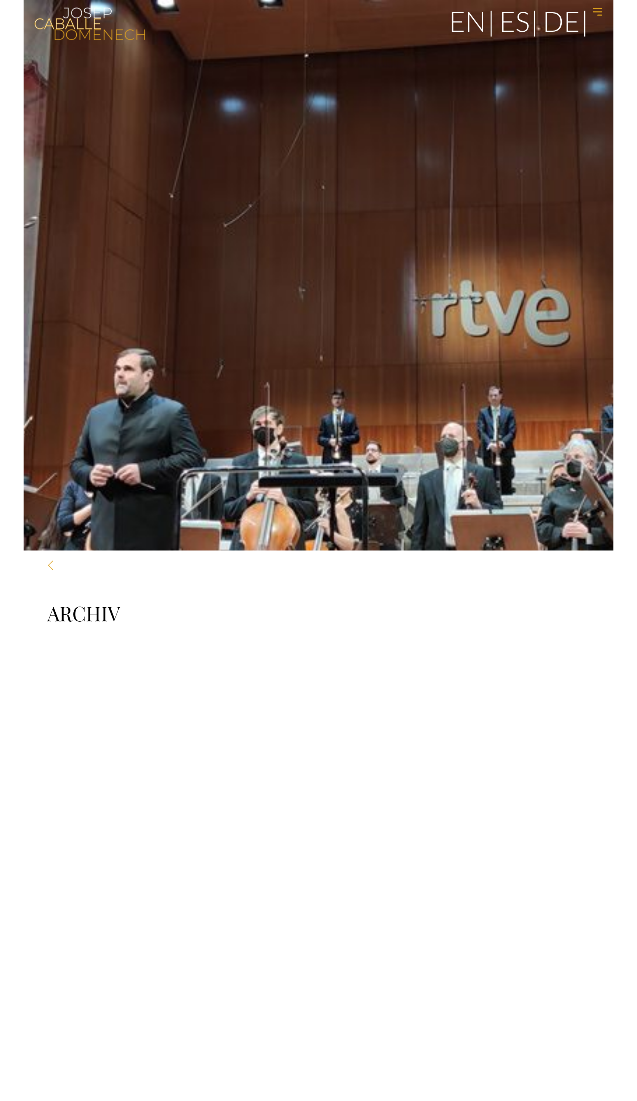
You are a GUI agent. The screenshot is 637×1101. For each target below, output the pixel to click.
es (514, 21)
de (561, 21)
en (467, 21)
